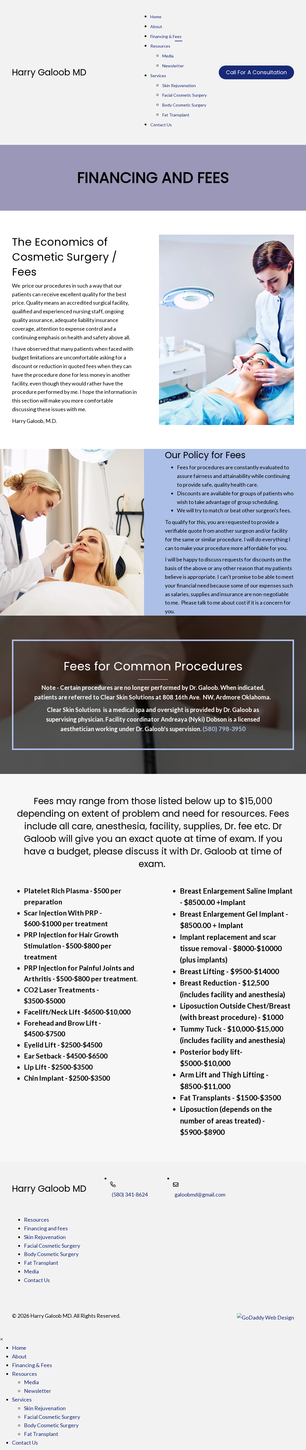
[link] (178, 38)
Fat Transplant (41, 1262)
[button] (256, 72)
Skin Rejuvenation (45, 1237)
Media (31, 1271)
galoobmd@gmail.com (200, 1194)
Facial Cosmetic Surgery (52, 1245)
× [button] (1, 1339)
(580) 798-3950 (224, 728)
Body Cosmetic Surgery (51, 1254)
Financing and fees (46, 1228)
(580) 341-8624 (130, 1194)
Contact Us (37, 1280)
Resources (36, 1219)
